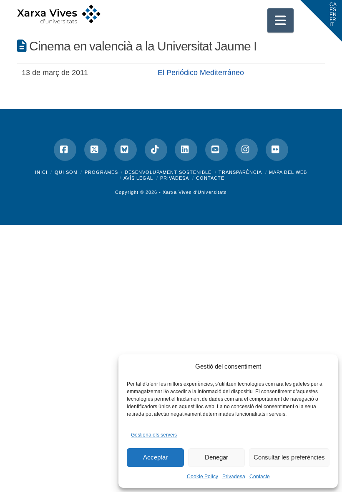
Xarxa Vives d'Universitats (195, 192)
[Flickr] (277, 149)
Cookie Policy (202, 476)
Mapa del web (288, 172)
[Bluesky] (125, 149)
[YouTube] (216, 149)
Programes (101, 172)
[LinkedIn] (186, 149)
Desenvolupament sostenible (168, 172)
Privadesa (233, 476)
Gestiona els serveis (154, 435)
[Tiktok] (156, 149)
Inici (41, 172)
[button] (280, 20)
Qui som (66, 172)
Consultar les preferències (289, 457)
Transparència (240, 172)
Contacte (259, 476)
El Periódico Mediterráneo (201, 72)
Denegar (216, 457)
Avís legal (138, 178)
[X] (95, 149)
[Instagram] (246, 149)
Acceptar (155, 457)
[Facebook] (65, 149)
